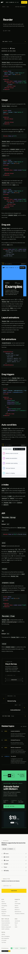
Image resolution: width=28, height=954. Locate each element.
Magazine (4, 911)
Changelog (4, 905)
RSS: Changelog (5, 936)
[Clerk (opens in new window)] (14, 863)
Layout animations (10, 317)
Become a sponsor (8, 848)
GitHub (3, 934)
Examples (4, 909)
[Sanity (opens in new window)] (14, 870)
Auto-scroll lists (9, 425)
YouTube (4, 942)
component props (11, 622)
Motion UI (17, 909)
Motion (16, 905)
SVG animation (5, 925)
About (3, 901)
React (16, 923)
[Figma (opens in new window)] (14, 867)
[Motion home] (2, 2)
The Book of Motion (19, 913)
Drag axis (6, 224)
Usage (5, 100)
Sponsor (4, 913)
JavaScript (17, 921)
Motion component (6, 927)
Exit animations (9, 339)
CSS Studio (17, 903)
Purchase (22, 948)
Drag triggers (8, 374)
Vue (8, 6)
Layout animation (6, 923)
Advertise (4, 903)
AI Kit (16, 901)
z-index (5, 484)
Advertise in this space (9, 50)
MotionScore (18, 911)
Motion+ (17, 907)
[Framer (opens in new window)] (14, 853)
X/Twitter (4, 940)
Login (16, 948)
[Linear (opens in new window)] (14, 860)
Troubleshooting (6, 915)
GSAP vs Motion (5, 929)
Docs (3, 6)
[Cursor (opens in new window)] (14, 857)
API (3, 513)
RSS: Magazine (5, 938)
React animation (6, 921)
